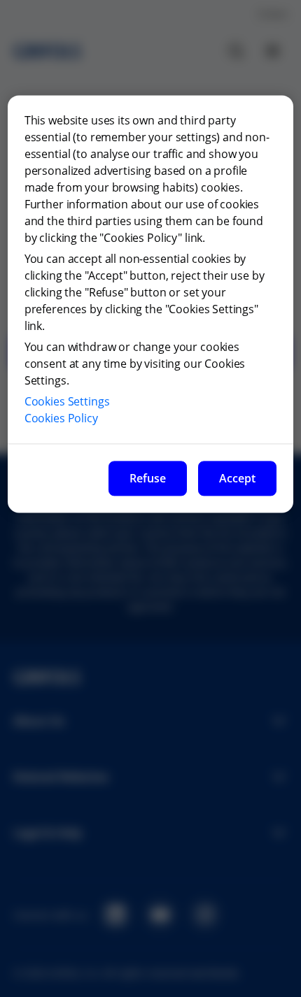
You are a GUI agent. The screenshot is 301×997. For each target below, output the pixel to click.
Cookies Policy (61, 418)
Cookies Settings (67, 401)
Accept (237, 478)
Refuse (148, 478)
